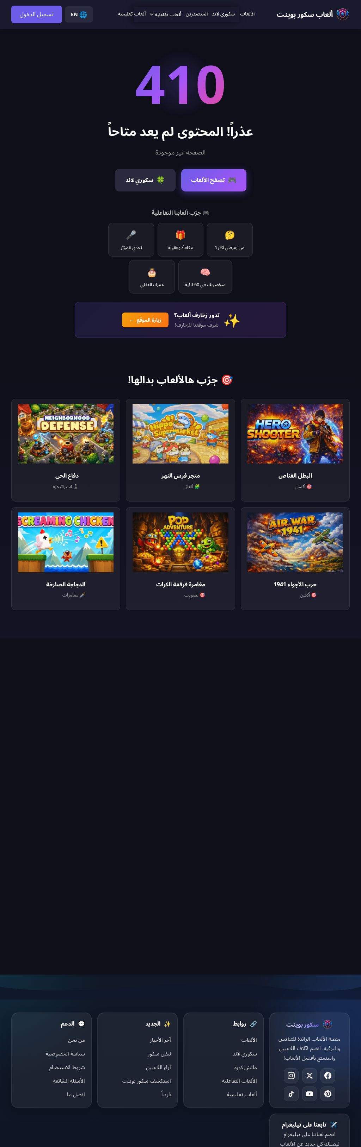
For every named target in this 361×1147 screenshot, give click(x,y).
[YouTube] (309, 1093)
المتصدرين (197, 13)
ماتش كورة (245, 1067)
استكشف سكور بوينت (146, 1080)
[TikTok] (291, 1093)
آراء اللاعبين (158, 1067)
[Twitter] (309, 1075)
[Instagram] (291, 1075)
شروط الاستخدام (67, 1067)
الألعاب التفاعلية (239, 1080)
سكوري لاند (223, 13)
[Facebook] (327, 1075)
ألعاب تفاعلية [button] (168, 14)
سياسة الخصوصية (65, 1053)
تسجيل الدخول (37, 14)
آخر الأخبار (160, 1039)
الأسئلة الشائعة (69, 1080)
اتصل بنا (76, 1094)
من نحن (76, 1039)
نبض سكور (159, 1053)
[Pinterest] (327, 1093)
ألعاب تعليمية (132, 13)
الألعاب (247, 13)
